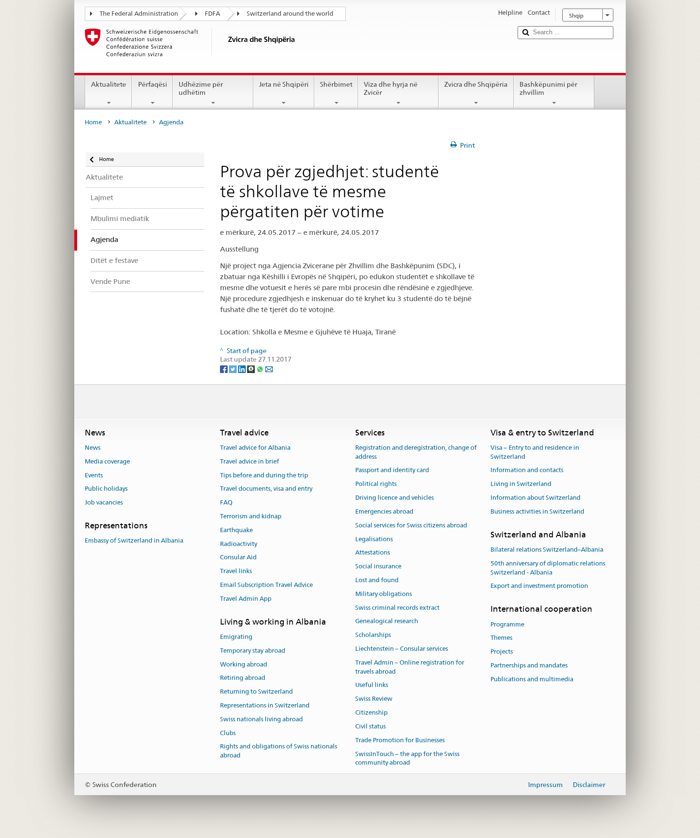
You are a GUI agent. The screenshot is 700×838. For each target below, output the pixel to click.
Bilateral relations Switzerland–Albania (546, 549)
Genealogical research (386, 621)
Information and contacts (526, 470)
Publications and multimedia (531, 679)
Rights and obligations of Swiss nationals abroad (278, 751)
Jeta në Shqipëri (284, 84)
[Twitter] (233, 368)
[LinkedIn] (242, 368)
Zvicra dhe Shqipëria (476, 84)
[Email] (269, 368)
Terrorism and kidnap (250, 516)
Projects (501, 651)
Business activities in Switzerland (537, 511)
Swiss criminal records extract (397, 607)
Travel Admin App (245, 598)
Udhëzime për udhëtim (201, 88)
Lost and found (377, 580)
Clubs (228, 733)
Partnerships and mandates (529, 665)
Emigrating (236, 636)
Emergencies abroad (384, 511)
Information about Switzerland (535, 497)
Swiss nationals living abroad (261, 719)
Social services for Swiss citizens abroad (411, 525)
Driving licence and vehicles (394, 497)
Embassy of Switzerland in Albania (134, 540)
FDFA (212, 13)
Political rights (376, 484)
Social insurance (378, 566)
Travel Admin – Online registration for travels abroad (409, 667)
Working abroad (243, 664)
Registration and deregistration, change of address (416, 452)
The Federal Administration (139, 13)
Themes (501, 638)
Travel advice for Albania (255, 447)
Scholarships (373, 634)
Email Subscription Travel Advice (266, 584)
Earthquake (236, 530)
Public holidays (106, 489)
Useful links (371, 685)
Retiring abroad (242, 678)
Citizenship (371, 712)
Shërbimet (336, 84)
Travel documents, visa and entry (266, 489)
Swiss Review (373, 699)
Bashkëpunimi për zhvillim (548, 88)
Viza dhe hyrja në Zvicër (391, 88)
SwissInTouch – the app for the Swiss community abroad (407, 758)
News (92, 447)
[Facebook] (224, 368)
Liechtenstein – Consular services (401, 648)
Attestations (372, 552)
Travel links (236, 571)
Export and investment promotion (539, 586)
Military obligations (383, 593)
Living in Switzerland (520, 484)
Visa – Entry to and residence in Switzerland (534, 452)
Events (94, 475)
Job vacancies (104, 502)
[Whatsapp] (260, 368)
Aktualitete (108, 84)
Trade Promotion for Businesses (400, 740)
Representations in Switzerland (265, 705)
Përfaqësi (152, 84)
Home (93, 122)
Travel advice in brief (249, 461)
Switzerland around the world (290, 13)
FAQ (226, 502)
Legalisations (374, 539)
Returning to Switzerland (256, 691)
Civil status (370, 726)
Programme (507, 624)
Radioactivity (238, 543)
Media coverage (107, 461)
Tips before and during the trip (264, 475)
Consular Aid (238, 557)
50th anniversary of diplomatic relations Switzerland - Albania (547, 568)
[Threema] (251, 368)
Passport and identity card (392, 470)
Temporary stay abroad (252, 650)
